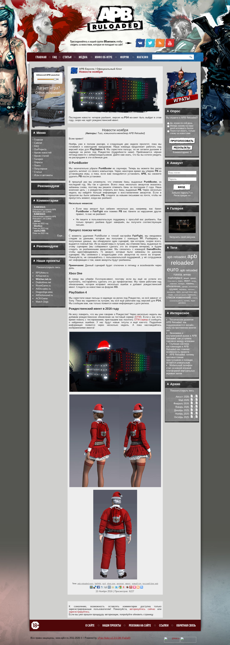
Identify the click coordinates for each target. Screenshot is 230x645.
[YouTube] (170, 47)
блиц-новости (172, 281)
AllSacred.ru (42, 276)
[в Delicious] (94, 587)
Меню (41, 133)
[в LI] (105, 587)
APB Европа (86, 68)
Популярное (40, 168)
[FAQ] (54, 57)
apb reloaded (176, 257)
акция (186, 278)
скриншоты (191, 295)
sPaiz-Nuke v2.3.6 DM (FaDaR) (114, 638)
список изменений (178, 297)
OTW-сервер (141, 319)
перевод (182, 289)
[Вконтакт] (109, 587)
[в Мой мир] (91, 587)
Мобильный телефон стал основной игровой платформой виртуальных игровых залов (180, 369)
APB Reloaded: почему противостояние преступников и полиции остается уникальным (180, 358)
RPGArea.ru (42, 272)
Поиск (37, 165)
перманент (191, 289)
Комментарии (47, 200)
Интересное (179, 313)
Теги (173, 247)
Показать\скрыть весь (48, 267)
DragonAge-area (44, 292)
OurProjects (40, 149)
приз (178, 292)
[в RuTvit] (141, 587)
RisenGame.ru (43, 285)
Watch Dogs (42, 301)
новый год (136, 583)
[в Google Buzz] (120, 587)
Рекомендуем (47, 246)
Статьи (38, 172)
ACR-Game (42, 298)
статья (194, 298)
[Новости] (191, 396)
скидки (170, 295)
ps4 (104, 583)
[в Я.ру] (123, 587)
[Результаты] (182, 150)
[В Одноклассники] (112, 587)
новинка (190, 283)
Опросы (38, 162)
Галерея (38, 159)
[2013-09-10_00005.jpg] (182, 232)
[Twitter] (150, 47)
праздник (171, 292)
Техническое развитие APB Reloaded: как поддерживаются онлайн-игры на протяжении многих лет (181, 325)
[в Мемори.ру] (134, 587)
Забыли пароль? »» (182, 192)
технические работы (176, 301)
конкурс (181, 284)
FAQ (36, 146)
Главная (38, 139)
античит (120, 583)
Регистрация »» (182, 195)
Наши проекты (48, 261)
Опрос (174, 111)
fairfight (98, 583)
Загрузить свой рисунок (182, 237)
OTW (138, 317)
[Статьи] (196, 396)
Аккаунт (176, 163)
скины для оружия (180, 295)
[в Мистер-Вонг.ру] (130, 587)
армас (193, 278)
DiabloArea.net (43, 282)
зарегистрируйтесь (79, 611)
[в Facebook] (98, 587)
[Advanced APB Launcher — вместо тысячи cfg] (48, 129)
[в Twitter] (116, 587)
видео (180, 281)
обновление (173, 286)
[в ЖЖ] (102, 587)
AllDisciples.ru (43, 288)
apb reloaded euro (85, 583)
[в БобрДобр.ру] (127, 587)
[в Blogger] (138, 587)
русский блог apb (150, 583)
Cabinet (38, 143)
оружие (173, 289)
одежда (184, 286)
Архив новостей (42, 152)
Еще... (60, 235)
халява (186, 301)
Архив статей (41, 155)
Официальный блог (109, 68)
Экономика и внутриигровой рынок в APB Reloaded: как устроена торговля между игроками (181, 337)
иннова (194, 281)
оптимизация (193, 286)
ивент (127, 583)
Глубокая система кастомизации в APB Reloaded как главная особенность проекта (177, 347)
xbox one (111, 583)
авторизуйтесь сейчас (142, 609)
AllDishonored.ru (44, 295)
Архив (174, 384)
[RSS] (160, 47)
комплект (173, 284)
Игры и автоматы (43, 175)
